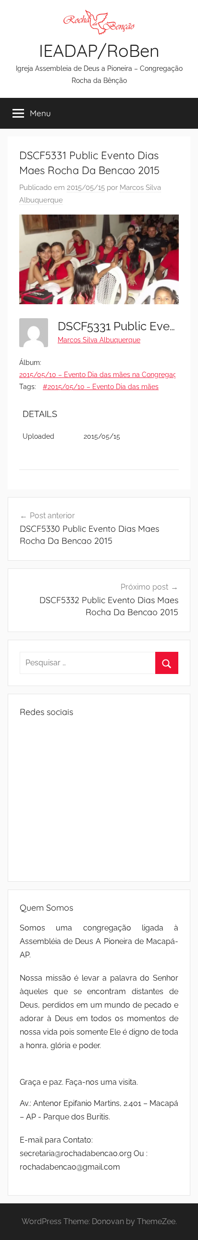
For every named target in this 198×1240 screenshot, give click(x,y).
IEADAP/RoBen (99, 50)
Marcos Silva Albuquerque (99, 340)
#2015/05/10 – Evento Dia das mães (101, 387)
